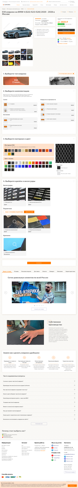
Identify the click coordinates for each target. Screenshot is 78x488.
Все (22, 445)
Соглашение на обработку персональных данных (7, 459)
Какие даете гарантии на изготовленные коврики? (17, 415)
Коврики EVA (35, 4)
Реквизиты (4, 453)
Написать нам (69, 456)
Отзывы (55, 4)
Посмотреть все (39, 423)
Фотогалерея (48, 4)
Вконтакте (56, 445)
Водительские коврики (27, 450)
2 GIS (55, 460)
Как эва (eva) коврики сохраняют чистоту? (15, 389)
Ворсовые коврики (26, 4)
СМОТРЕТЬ (28, 212)
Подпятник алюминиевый (11, 229)
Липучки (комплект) (10, 252)
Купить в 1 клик (66, 30)
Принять (72, 485)
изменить (68, 38)
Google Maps (57, 457)
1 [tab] (34, 305)
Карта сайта (24, 451)
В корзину (39, 263)
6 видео (64, 11)
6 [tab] (43, 305)
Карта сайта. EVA (25, 454)
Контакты (72, 4)
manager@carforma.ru (69, 454)
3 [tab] (38, 305)
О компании (4, 451)
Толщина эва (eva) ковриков (11, 402)
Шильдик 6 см (8, 202)
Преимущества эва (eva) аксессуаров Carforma (16, 385)
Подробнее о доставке (62, 43)
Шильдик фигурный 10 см (35, 202)
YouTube (56, 447)
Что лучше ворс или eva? (65, 73)
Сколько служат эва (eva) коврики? (13, 381)
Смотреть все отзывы (39, 309)
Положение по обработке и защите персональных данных (9, 457)
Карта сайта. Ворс (25, 453)
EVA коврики (24, 448)
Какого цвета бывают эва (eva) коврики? (14, 394)
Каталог (18, 4)
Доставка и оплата (63, 4)
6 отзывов (44, 18)
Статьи (41, 4)
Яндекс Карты (57, 455)
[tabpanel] (39, 292)
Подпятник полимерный (35, 229)
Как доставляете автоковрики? (12, 410)
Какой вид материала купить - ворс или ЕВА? (15, 398)
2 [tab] (36, 305)
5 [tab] (41, 305)
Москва (5, 1)
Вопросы (71, 11)
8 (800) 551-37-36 (26, 1)
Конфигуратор (66, 33)
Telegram (56, 450)
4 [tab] (39, 305)
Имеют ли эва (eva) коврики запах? (13, 406)
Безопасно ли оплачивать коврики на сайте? (15, 419)
